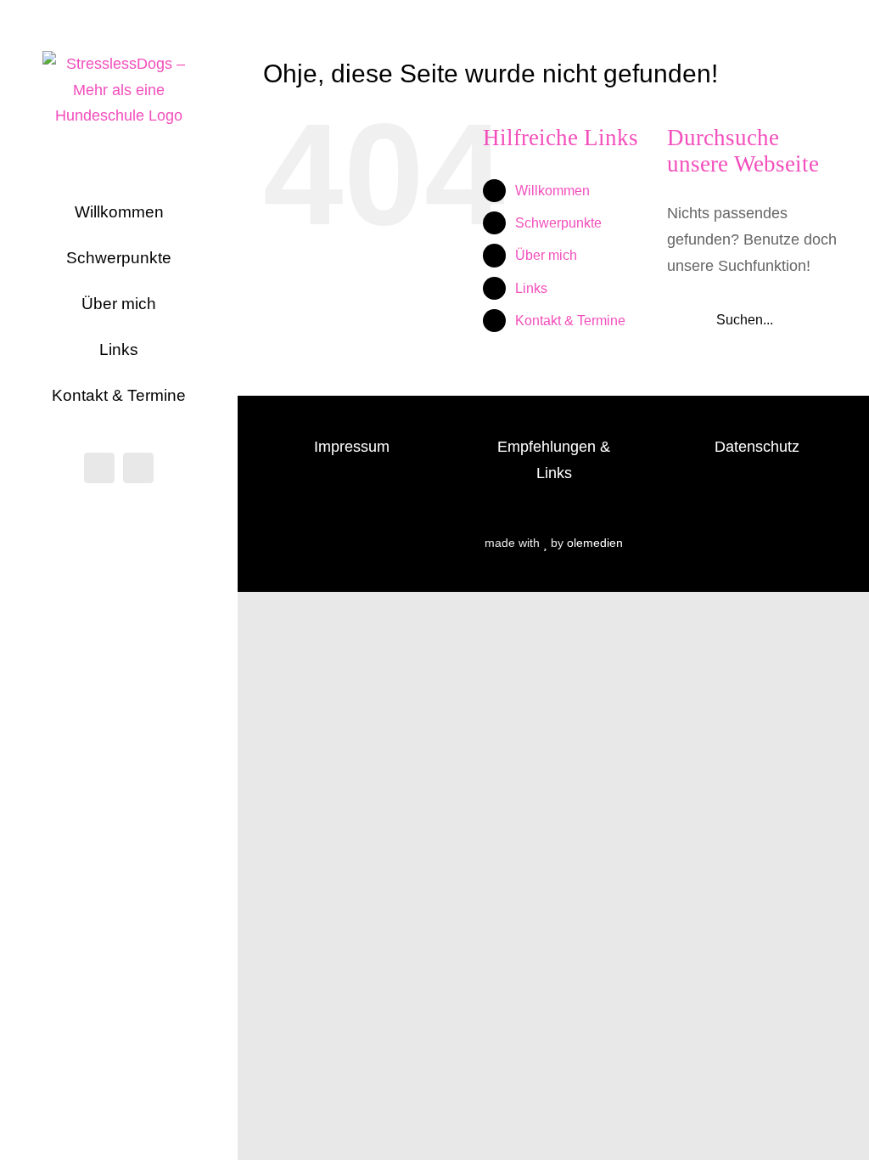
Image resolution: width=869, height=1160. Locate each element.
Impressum (352, 446)
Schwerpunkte (558, 223)
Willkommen (552, 190)
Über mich (546, 255)
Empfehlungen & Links (553, 459)
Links (531, 288)
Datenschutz (757, 446)
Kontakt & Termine (570, 320)
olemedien (595, 542)
